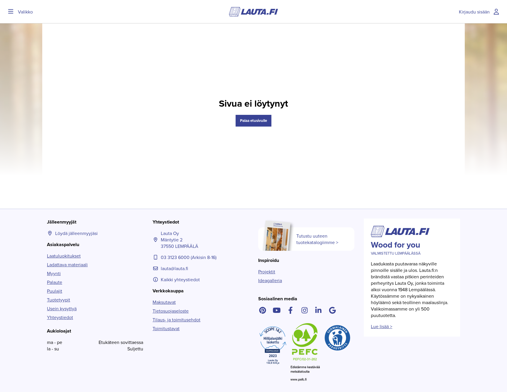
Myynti (54, 273)
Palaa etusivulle (253, 120)
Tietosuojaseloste (171, 311)
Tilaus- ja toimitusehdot (176, 319)
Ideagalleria (270, 280)
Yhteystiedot (60, 317)
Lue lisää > (381, 326)
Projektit (266, 271)
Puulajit (54, 291)
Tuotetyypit (58, 299)
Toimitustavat (166, 328)
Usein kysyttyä (62, 308)
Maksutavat (164, 302)
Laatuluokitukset (64, 256)
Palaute (54, 282)
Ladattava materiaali (67, 264)
